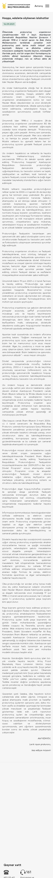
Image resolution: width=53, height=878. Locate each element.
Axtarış (39, 5)
